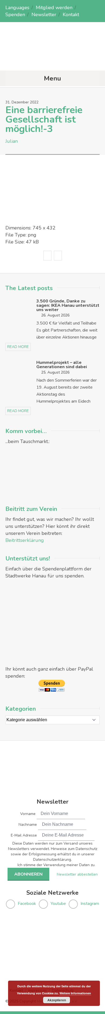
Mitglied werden (54, 7)
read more (18, 346)
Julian (11, 141)
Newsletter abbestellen (77, 874)
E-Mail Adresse (24, 835)
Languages (17, 7)
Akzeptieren (56, 1000)
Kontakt (71, 14)
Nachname (28, 824)
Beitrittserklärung (24, 540)
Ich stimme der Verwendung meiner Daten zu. (56, 864)
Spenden (15, 14)
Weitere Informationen (75, 993)
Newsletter (44, 14)
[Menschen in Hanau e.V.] (52, 59)
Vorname (28, 813)
